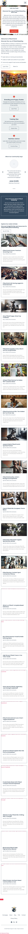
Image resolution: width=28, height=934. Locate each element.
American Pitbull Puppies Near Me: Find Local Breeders (13, 751)
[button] (25, 3)
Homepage (5, 915)
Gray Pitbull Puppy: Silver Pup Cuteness (12, 316)
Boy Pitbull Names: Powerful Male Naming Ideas (13, 637)
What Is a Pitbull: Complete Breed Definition (13, 606)
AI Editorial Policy (4, 933)
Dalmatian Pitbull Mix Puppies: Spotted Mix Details (12, 540)
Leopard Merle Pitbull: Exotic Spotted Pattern (11, 445)
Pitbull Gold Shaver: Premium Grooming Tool (12, 251)
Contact (24, 915)
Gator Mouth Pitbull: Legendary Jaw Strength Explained (12, 687)
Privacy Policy (14, 918)
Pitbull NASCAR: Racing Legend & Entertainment (13, 284)
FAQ (19, 915)
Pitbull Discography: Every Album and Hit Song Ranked (13, 349)
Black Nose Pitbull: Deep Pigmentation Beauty (10, 848)
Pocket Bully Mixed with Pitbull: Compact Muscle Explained (12, 782)
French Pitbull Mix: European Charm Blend (14, 509)
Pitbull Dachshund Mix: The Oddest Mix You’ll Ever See (14, 412)
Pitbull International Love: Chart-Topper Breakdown (13, 718)
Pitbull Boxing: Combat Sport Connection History (12, 573)
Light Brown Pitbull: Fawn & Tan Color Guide (12, 656)
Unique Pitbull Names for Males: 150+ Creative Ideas (12, 380)
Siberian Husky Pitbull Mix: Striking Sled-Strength (13, 815)
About (10, 915)
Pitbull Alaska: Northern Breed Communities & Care (12, 881)
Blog (15, 915)
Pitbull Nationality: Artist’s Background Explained (11, 477)
